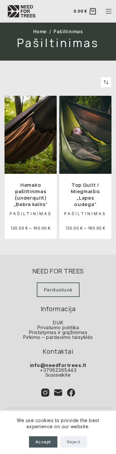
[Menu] (108, 11)
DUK (58, 323)
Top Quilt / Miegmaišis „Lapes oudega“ (85, 195)
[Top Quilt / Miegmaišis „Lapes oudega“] (85, 135)
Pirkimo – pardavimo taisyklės (58, 337)
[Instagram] (45, 393)
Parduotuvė (58, 290)
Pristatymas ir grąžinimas (58, 332)
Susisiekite (58, 375)
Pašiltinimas (31, 213)
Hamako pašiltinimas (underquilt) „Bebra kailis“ (31, 195)
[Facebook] (71, 393)
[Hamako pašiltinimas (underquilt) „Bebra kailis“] (31, 135)
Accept (43, 441)
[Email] (58, 393)
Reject (74, 441)
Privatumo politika (58, 327)
